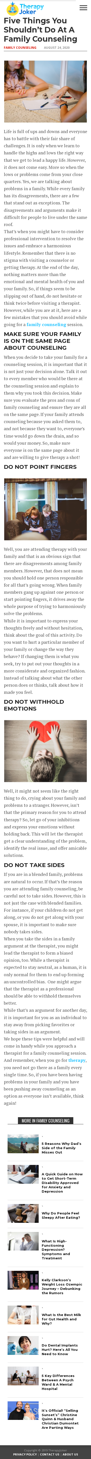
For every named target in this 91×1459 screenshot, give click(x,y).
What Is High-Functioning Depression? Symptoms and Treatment (56, 1249)
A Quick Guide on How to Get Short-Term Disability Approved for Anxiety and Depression (62, 1182)
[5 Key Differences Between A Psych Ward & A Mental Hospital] (23, 1384)
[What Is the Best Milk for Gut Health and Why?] (23, 1323)
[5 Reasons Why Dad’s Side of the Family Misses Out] (23, 1152)
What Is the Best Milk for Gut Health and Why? (61, 1319)
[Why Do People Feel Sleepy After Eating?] (23, 1221)
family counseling (46, 324)
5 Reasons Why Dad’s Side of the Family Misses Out (61, 1148)
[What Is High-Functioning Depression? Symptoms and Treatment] (23, 1249)
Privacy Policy (25, 1454)
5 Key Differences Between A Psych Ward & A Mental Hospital (58, 1382)
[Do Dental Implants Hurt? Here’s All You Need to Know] (23, 1353)
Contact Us (49, 1454)
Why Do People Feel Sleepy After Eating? (61, 1215)
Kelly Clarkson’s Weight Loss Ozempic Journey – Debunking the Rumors (62, 1286)
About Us (70, 1454)
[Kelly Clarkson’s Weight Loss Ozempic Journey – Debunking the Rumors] (23, 1288)
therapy (76, 1060)
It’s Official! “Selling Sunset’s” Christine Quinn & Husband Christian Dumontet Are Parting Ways (60, 1419)
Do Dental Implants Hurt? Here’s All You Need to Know (60, 1349)
